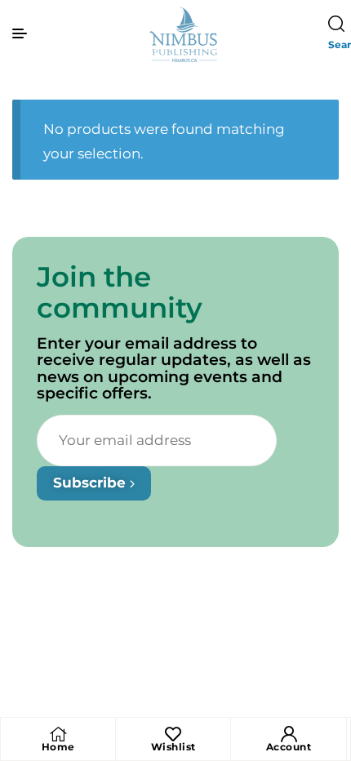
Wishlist (173, 747)
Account (289, 747)
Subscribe (91, 482)
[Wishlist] (173, 734)
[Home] (58, 734)
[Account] (289, 734)
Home (58, 747)
